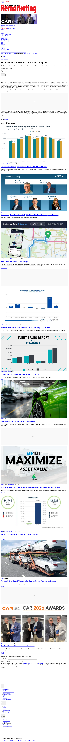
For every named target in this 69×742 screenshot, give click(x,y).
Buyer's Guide (23, 52)
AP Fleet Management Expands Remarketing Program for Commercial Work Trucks (30, 487)
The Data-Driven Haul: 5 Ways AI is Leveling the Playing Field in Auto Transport (29, 581)
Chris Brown (9, 163)
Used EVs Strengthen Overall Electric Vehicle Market (19, 534)
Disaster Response (4, 39)
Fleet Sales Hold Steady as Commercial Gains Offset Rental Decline (24, 167)
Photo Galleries (12, 52)
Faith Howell (10, 643)
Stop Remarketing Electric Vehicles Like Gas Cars (18, 421)
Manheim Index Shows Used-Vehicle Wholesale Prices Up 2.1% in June (25, 327)
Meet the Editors (8, 53)
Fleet (2, 42)
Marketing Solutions (32, 53)
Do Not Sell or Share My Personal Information (28, 740)
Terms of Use (9, 740)
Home (2, 59)
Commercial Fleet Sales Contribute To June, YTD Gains (20, 374)
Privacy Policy (4, 740)
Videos (7, 52)
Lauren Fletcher (10, 484)
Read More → (4, 173)
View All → (3, 653)
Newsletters (3, 3)
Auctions (11, 1)
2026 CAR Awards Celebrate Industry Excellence (17, 646)
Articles (4, 52)
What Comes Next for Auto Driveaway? (14, 261)
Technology (3, 47)
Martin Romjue (7, 371)
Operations (15, 1)
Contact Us (25, 53)
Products (18, 52)
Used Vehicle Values (5, 49)
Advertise (14, 53)
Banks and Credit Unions (6, 34)
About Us (3, 53)
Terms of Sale (15, 740)
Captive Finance (4, 37)
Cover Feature (6, 1)
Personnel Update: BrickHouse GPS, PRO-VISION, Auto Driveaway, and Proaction (29, 215)
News (2, 52)
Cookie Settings (19, 53)
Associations (3, 29)
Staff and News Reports (12, 212)
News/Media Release (11, 258)
